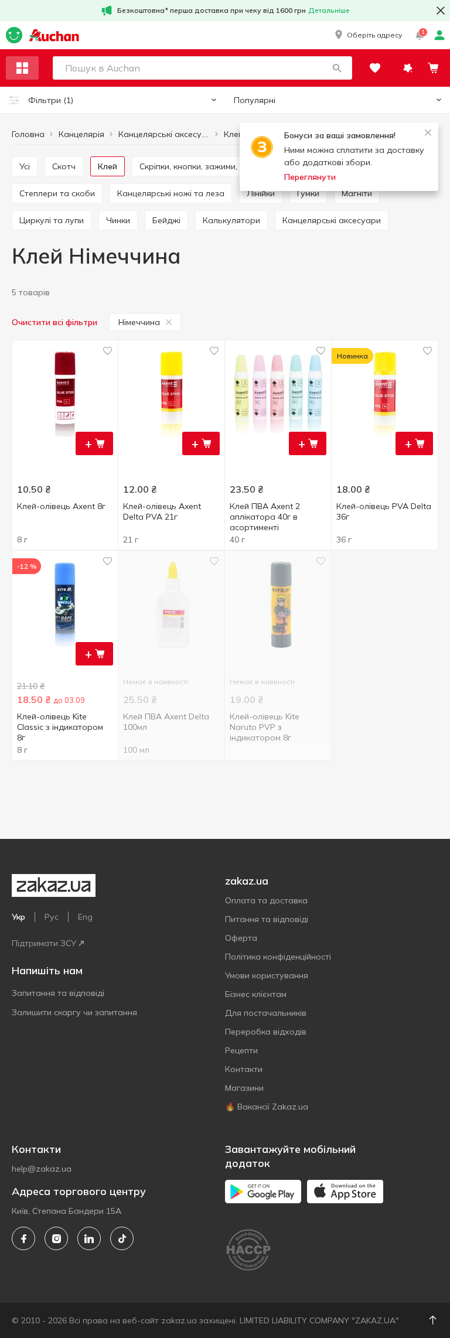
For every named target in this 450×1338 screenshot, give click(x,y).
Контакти (243, 1069)
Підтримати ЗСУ (44, 943)
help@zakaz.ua (41, 1168)
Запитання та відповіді (58, 993)
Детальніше (329, 10)
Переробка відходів (265, 1031)
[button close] (440, 10)
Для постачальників (265, 1013)
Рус (52, 917)
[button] (367, 35)
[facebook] (23, 1238)
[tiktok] (122, 1238)
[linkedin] (89, 1238)
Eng (85, 917)
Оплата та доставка (266, 900)
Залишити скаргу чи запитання (74, 1012)
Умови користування (266, 975)
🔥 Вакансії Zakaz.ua (266, 1106)
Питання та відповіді (266, 919)
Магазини (244, 1088)
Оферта (241, 938)
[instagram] (56, 1238)
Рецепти (241, 1050)
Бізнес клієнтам (256, 994)
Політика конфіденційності (278, 956)
